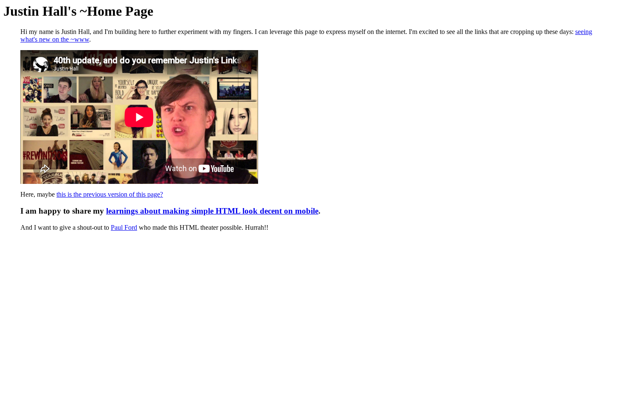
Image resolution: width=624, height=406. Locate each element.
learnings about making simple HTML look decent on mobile (212, 210)
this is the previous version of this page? (109, 194)
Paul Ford (124, 227)
